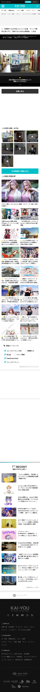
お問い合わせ (18, 654)
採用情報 (27, 659)
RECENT (21, 466)
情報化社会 (12, 639)
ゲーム (24, 642)
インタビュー (13, 630)
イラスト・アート (7, 642)
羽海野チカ (30, 351)
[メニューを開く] (3, 6)
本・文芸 (4, 639)
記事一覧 (4, 627)
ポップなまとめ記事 (24, 630)
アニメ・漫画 (11, 14)
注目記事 (11, 627)
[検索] (37, 6)
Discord (22, 615)
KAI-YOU (4, 14)
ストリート (31, 642)
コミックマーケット (12, 362)
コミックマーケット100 (14, 351)
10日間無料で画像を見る (20, 171)
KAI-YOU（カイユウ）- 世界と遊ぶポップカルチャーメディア (20, 6)
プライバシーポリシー (30, 656)
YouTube (17, 615)
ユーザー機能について (8, 656)
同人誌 (8, 354)
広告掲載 (26, 654)
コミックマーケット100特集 (29, 14)
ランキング (19, 627)
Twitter (8, 615)
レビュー (4, 630)
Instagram (27, 615)
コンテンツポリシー (8, 659)
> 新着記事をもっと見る (32, 587)
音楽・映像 (17, 642)
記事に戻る (20, 91)
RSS (32, 615)
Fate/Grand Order (12, 358)
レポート (18, 14)
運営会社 (18, 659)
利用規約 (19, 656)
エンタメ (4, 645)
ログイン (35, 2)
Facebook (12, 615)
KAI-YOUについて (7, 654)
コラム (26, 627)
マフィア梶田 (20, 354)
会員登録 (28, 2)
